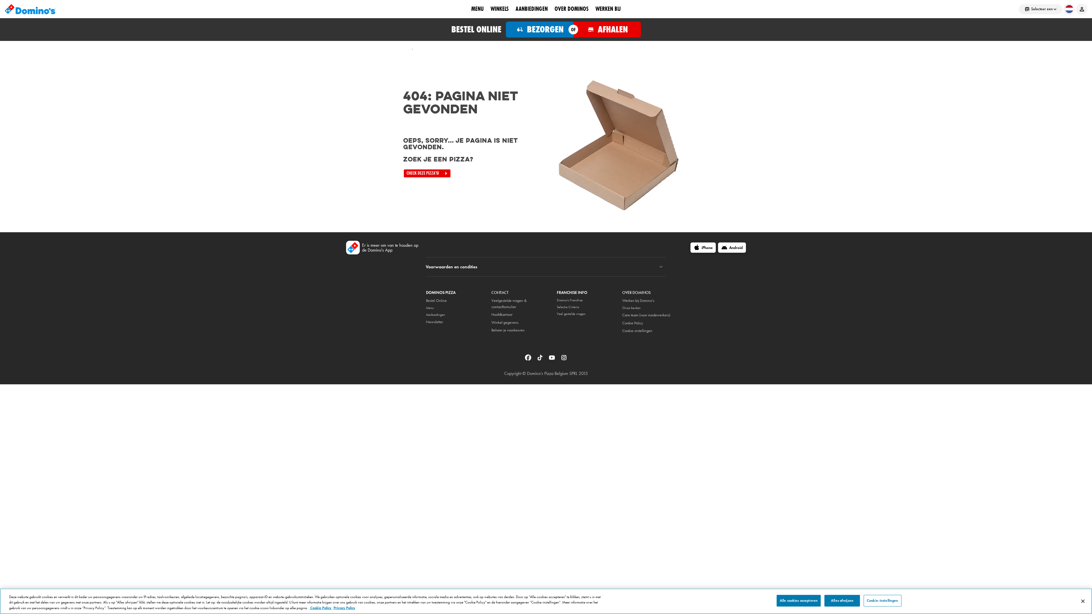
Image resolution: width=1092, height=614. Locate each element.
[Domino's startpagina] (30, 9)
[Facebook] (529, 359)
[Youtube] (553, 359)
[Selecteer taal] (1069, 9)
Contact (499, 292)
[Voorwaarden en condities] (661, 267)
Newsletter (434, 322)
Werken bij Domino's (638, 300)
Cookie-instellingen (637, 330)
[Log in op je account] (1081, 9)
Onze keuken (631, 308)
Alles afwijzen (842, 600)
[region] (546, 601)
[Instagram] (564, 359)
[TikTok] (541, 359)
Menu (477, 9)
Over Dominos (572, 9)
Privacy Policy (344, 608)
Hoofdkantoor (501, 314)
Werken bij (608, 9)
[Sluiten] (1083, 601)
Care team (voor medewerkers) (646, 315)
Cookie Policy (632, 323)
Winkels (500, 9)
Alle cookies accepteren (799, 600)
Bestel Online (436, 300)
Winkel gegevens (504, 322)
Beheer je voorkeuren (508, 330)
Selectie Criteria (568, 307)
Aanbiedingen (532, 9)
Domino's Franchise (570, 300)
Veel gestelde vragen (571, 314)
